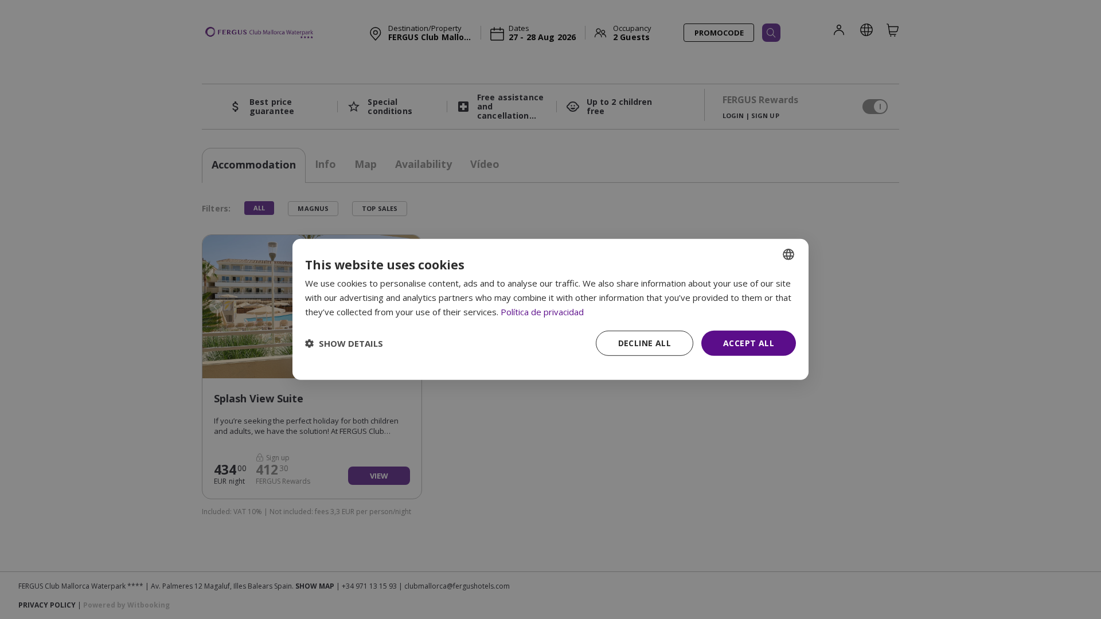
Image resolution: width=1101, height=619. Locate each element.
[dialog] (550, 309)
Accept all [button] (748, 342)
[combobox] (788, 254)
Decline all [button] (644, 342)
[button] (344, 343)
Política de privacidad (542, 312)
